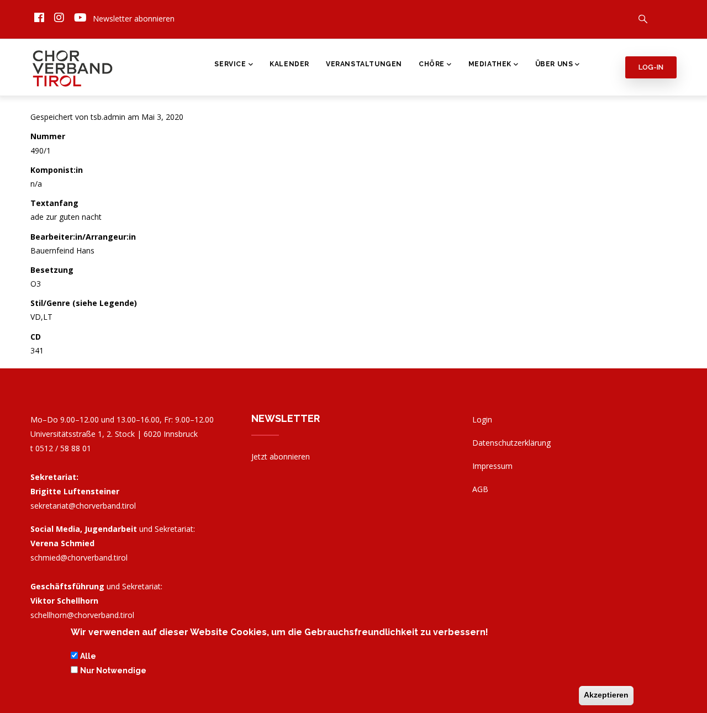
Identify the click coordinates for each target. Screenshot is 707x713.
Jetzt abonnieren (280, 456)
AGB (480, 489)
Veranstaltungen (364, 64)
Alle (88, 656)
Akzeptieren (606, 695)
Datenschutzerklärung (511, 442)
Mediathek (489, 64)
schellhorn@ (82, 615)
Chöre (432, 64)
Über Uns (554, 64)
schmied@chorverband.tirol (79, 557)
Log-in (651, 67)
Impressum (492, 466)
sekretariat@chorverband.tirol (83, 505)
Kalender (289, 64)
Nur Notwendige (113, 671)
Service (230, 64)
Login (482, 419)
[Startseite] (73, 65)
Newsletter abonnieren (134, 18)
